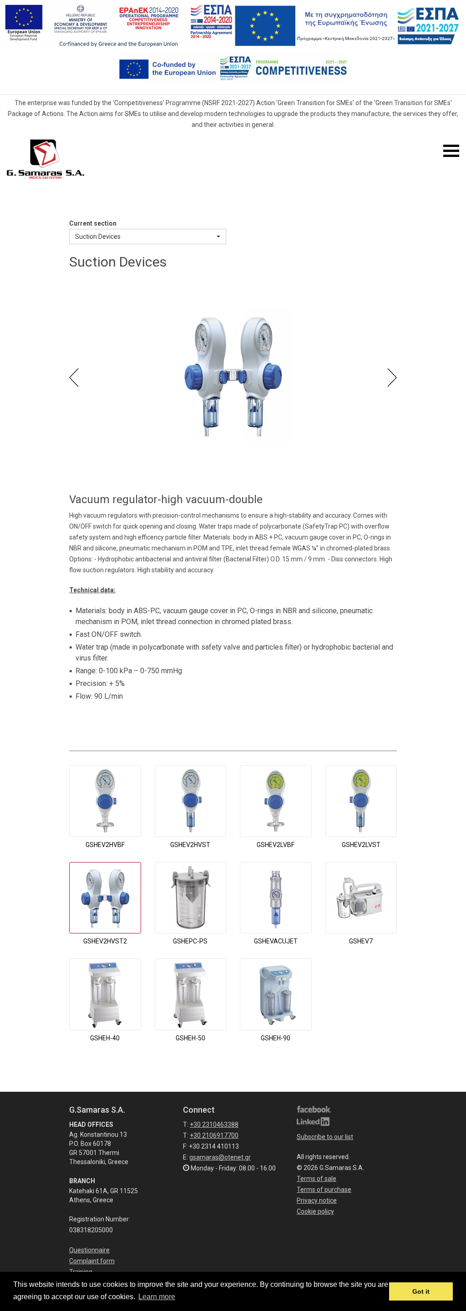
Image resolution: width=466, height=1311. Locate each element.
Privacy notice (317, 1200)
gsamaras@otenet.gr (220, 1157)
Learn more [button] (156, 1297)
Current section (92, 223)
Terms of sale (316, 1178)
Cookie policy (315, 1211)
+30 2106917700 (214, 1135)
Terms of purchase (324, 1189)
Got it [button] (421, 1291)
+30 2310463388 (214, 1124)
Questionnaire (89, 1250)
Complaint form (92, 1261)
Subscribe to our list (325, 1136)
